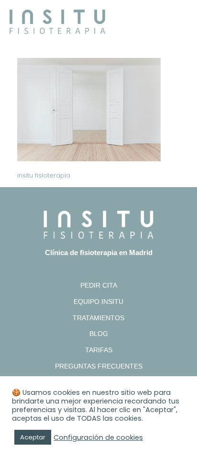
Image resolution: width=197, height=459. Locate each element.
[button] (180, 20)
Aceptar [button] (32, 437)
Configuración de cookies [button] (98, 437)
